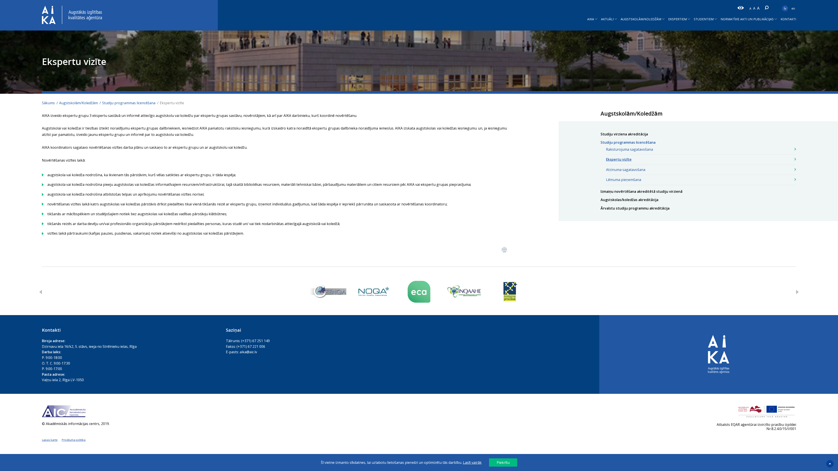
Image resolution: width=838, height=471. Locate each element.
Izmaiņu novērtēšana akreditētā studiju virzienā (641, 191)
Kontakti (788, 19)
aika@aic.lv (248, 352)
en (793, 8)
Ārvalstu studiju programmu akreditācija (635, 208)
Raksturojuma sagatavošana (629, 149)
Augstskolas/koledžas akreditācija (629, 199)
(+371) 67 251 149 (255, 340)
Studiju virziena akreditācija (624, 134)
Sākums (48, 103)
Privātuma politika (74, 440)
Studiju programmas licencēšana (128, 103)
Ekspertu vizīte (619, 159)
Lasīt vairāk (472, 462)
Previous (40, 292)
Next (797, 292)
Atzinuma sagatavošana (625, 169)
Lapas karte (50, 440)
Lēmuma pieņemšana (623, 179)
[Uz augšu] (830, 463)
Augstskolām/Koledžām (78, 103)
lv (785, 8)
